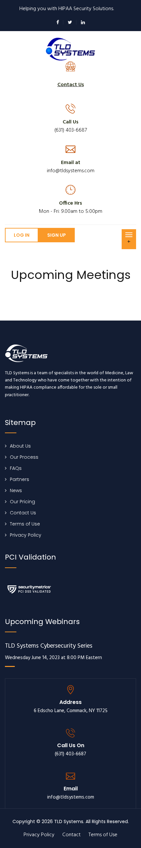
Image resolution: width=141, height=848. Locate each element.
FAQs (16, 468)
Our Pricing (22, 501)
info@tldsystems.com (70, 171)
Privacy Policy (25, 535)
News (16, 490)
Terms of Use (25, 524)
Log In (22, 235)
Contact (71, 835)
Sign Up (56, 235)
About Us (20, 446)
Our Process (24, 457)
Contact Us (23, 512)
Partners (19, 479)
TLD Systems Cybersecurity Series (48, 646)
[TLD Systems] (70, 48)
